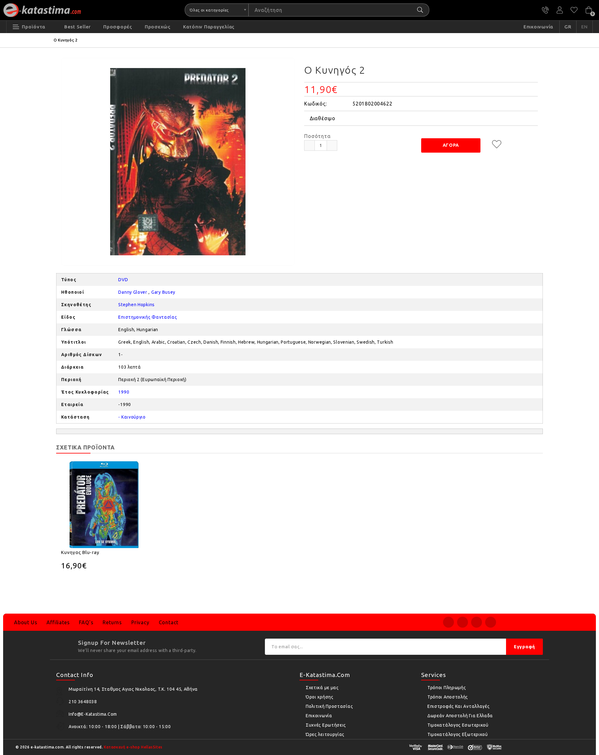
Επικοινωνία (319, 715)
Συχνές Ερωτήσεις (326, 725)
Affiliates (58, 622)
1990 (123, 392)
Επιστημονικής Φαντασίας (147, 317)
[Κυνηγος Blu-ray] (104, 504)
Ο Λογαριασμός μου (559, 10)
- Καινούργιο (131, 416)
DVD (123, 279)
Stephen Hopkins (136, 304)
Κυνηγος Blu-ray (80, 552)
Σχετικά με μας (322, 687)
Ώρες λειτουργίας (325, 734)
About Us (25, 622)
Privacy (140, 622)
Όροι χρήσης (320, 696)
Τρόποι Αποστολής (447, 696)
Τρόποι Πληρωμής (446, 687)
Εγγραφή (524, 646)
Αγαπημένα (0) (574, 10)
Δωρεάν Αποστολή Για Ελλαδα (460, 715)
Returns (112, 622)
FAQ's (86, 622)
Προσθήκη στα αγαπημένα (496, 144)
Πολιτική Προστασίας (329, 706)
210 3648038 (545, 10)
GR (568, 26)
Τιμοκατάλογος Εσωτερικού (458, 725)
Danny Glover (132, 292)
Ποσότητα (317, 136)
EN (584, 26)
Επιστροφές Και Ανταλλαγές (458, 706)
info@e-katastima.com (93, 714)
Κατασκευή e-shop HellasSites (133, 747)
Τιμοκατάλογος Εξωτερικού (457, 734)
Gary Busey (163, 292)
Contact (169, 622)
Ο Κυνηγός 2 (66, 40)
